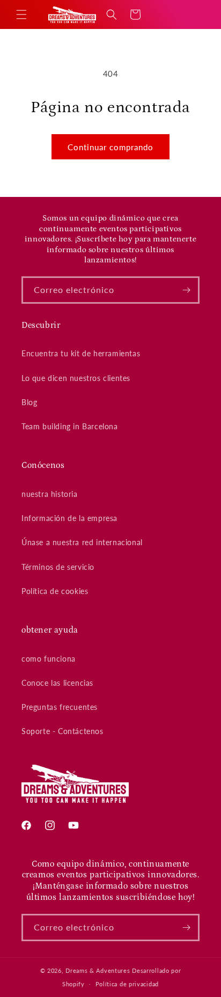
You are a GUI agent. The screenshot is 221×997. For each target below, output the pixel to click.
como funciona (48, 658)
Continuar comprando (110, 147)
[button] (21, 14)
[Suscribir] (186, 290)
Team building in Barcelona (69, 426)
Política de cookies (54, 591)
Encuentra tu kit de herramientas (80, 353)
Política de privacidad (127, 983)
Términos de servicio (57, 566)
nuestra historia (49, 493)
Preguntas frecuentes (59, 707)
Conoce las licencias (57, 682)
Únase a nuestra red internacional (82, 542)
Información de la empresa (69, 518)
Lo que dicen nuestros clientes (75, 378)
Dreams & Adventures (97, 970)
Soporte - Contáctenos (62, 731)
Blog (29, 402)
